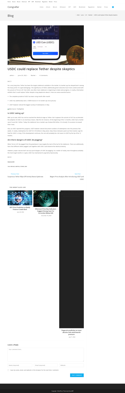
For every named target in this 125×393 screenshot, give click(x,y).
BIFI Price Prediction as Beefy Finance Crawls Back (20, 208)
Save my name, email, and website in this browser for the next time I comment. (34, 370)
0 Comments (44, 75)
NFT (29, 1)
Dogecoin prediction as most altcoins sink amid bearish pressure (71, 332)
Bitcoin (18, 1)
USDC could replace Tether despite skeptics (105, 15)
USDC (25, 166)
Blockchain (38, 1)
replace (13, 166)
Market (51, 1)
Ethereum (24, 1)
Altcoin (14, 1)
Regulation (44, 1)
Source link (11, 162)
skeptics (17, 166)
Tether (22, 166)
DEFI (33, 1)
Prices (55, 1)
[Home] (74, 15)
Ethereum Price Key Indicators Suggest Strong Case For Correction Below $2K (45, 211)
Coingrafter (13, 6)
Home (9, 1)
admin (12, 75)
